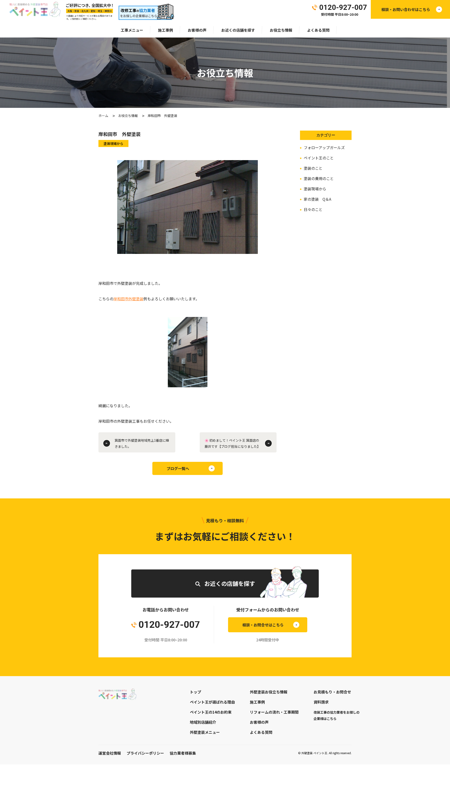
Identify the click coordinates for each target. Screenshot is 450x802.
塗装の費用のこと (319, 178)
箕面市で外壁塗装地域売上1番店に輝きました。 (142, 443)
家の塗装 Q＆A (317, 199)
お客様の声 (197, 30)
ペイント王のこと (319, 158)
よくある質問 (318, 30)
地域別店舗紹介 (203, 722)
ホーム (103, 115)
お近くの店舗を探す (238, 30)
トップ (195, 692)
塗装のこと (313, 168)
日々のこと (313, 209)
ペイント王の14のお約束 (211, 712)
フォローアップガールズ (324, 147)
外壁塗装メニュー (205, 732)
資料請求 (321, 702)
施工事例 (165, 30)
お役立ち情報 (281, 30)
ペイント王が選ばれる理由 (212, 702)
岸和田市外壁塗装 (128, 298)
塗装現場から (315, 189)
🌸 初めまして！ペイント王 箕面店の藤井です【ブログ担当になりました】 (232, 443)
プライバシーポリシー (145, 753)
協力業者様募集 (183, 753)
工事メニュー (132, 30)
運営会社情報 (109, 753)
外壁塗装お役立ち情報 (268, 692)
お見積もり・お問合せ (332, 692)
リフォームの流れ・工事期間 (274, 712)
